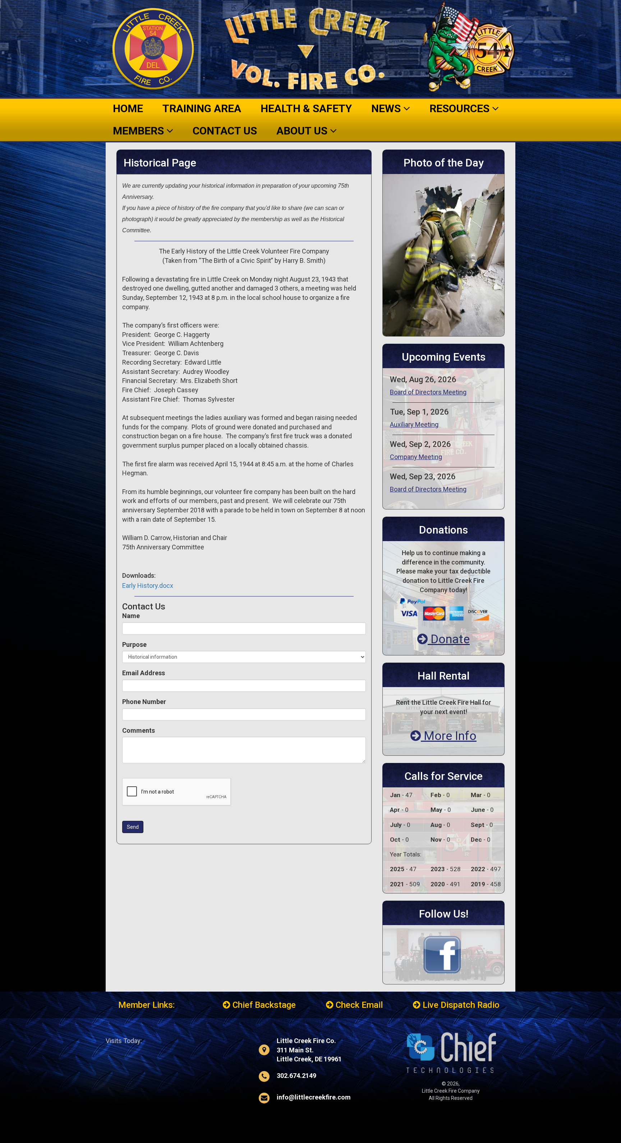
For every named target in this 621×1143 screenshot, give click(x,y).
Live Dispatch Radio (460, 1005)
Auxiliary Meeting (414, 424)
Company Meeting (416, 457)
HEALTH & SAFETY (306, 108)
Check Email (358, 1005)
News (387, 108)
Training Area (201, 108)
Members (139, 130)
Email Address (143, 673)
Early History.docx (147, 585)
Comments (138, 730)
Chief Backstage (263, 1005)
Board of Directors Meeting (428, 392)
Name (131, 615)
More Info (449, 735)
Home (128, 108)
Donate (449, 639)
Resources (460, 108)
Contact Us (225, 130)
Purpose (134, 644)
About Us (303, 130)
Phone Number (144, 701)
